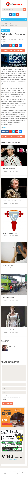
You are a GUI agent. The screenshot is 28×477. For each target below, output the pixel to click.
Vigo (10, 23)
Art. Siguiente (18, 50)
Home (2, 23)
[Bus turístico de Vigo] (14, 285)
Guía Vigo (4, 472)
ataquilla (5, 127)
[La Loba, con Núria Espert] (14, 317)
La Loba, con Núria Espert (10, 330)
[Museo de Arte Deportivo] (14, 220)
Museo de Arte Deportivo (10, 233)
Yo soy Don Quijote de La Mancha (12, 201)
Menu (3, 19)
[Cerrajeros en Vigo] (14, 252)
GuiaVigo (4, 39)
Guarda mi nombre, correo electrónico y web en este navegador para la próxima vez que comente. (14, 397)
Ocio (6, 23)
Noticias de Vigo (12, 459)
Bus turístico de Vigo (8, 297)
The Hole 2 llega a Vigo (9, 168)
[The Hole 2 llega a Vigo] (14, 156)
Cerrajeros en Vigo (8, 265)
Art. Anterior (8, 50)
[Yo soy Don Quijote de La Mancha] (14, 188)
